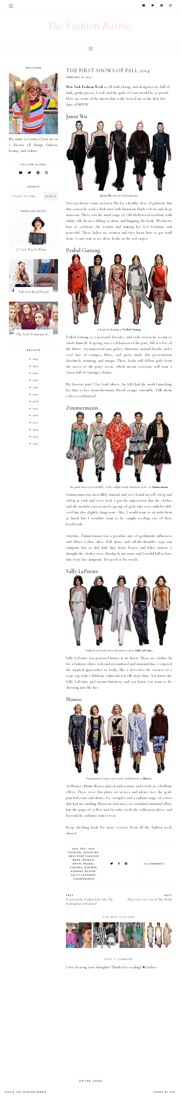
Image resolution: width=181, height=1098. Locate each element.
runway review (83, 871)
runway (90, 867)
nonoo (88, 860)
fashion (74, 852)
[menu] (11, 6)
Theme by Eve (164, 1092)
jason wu (91, 852)
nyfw (77, 864)
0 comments (154, 864)
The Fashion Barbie (31, 1092)
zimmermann (83, 879)
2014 (75, 849)
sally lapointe (83, 875)
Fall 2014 (87, 849)
